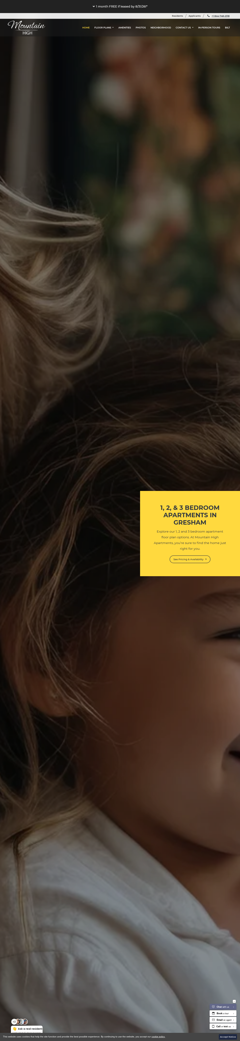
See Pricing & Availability (188, 559)
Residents (179, 15)
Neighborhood (161, 27)
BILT (228, 27)
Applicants (196, 15)
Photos (141, 27)
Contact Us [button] (184, 27)
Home (86, 27)
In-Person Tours (209, 27)
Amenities (124, 27)
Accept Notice (228, 1036)
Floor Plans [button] (103, 27)
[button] (120, 6)
